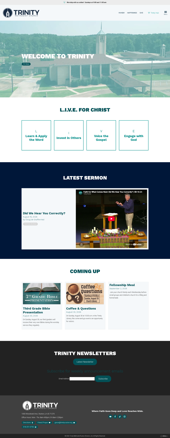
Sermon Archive (30, 224)
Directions (27, 422)
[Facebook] (115, 417)
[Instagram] (125, 417)
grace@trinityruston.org (64, 422)
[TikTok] (120, 417)
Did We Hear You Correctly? (44, 213)
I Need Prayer (42, 422)
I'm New (121, 13)
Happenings (132, 13)
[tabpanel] (85, 59)
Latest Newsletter (85, 362)
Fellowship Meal (122, 285)
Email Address (64, 379)
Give (141, 13)
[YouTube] (110, 417)
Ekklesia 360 (164, 436)
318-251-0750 (28, 427)
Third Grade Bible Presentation (36, 310)
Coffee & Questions (81, 308)
